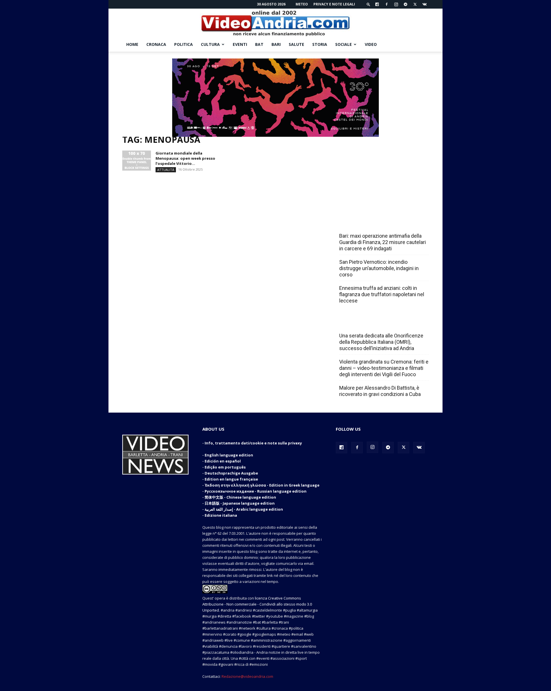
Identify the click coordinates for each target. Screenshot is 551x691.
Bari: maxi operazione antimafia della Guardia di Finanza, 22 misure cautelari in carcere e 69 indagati (382, 242)
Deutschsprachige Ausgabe (231, 473)
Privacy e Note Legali (334, 4)
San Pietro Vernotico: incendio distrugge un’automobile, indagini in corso (379, 268)
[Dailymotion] (377, 4)
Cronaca (156, 44)
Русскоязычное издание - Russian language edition (255, 491)
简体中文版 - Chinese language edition (240, 497)
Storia (319, 44)
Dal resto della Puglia (366, 223)
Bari (276, 44)
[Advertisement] (382, 172)
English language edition (229, 455)
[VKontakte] (424, 4)
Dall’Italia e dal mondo (367, 323)
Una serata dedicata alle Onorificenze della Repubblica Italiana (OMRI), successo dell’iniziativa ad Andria (381, 342)
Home (132, 44)
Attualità (165, 169)
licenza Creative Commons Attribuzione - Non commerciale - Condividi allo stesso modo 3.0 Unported (257, 604)
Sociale (343, 44)
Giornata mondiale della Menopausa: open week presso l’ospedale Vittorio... (185, 158)
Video (371, 44)
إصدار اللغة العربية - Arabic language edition (244, 509)
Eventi (240, 44)
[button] (368, 4)
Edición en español (223, 461)
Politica (183, 44)
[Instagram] (396, 4)
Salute (296, 44)
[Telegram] (405, 4)
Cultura (210, 44)
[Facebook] (386, 4)
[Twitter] (415, 4)
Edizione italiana (221, 515)
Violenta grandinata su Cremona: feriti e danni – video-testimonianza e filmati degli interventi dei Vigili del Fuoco (383, 368)
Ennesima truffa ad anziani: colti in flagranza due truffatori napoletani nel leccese (381, 294)
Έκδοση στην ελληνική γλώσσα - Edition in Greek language (262, 485)
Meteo (302, 4)
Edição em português (225, 467)
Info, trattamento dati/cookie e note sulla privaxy (253, 443)
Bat (259, 44)
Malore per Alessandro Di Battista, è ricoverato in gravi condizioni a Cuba (380, 391)
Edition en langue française (231, 479)
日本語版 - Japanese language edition (240, 503)
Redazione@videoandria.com (247, 676)
